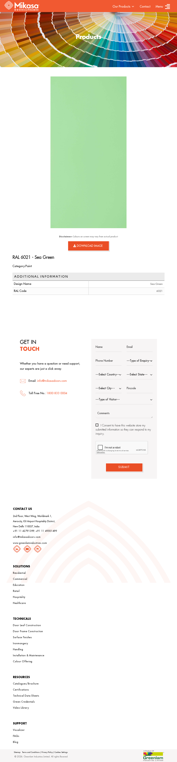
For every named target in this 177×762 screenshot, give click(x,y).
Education (19, 585)
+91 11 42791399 (23, 531)
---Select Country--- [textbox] (108, 374)
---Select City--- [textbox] (105, 388)
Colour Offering (22, 661)
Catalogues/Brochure (26, 683)
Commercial (20, 579)
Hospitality (19, 597)
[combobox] (140, 361)
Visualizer (19, 730)
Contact (145, 6)
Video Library (21, 708)
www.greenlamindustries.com (30, 543)
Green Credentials (24, 702)
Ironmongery (20, 643)
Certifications (21, 689)
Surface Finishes (22, 637)
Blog (15, 742)
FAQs (16, 736)
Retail (16, 591)
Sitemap (17, 752)
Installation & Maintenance (28, 655)
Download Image (89, 246)
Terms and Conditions (31, 752)
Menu (159, 6)
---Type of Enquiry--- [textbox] (139, 360)
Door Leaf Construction (27, 625)
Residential (19, 573)
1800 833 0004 (56, 393)
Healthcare (19, 603)
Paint (28, 266)
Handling (18, 649)
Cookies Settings (61, 752)
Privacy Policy (47, 752)
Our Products (121, 6)
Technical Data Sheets (26, 695)
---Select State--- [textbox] (137, 374)
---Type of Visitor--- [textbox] (108, 399)
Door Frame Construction (28, 631)
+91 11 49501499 (46, 531)
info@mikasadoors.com (52, 380)
